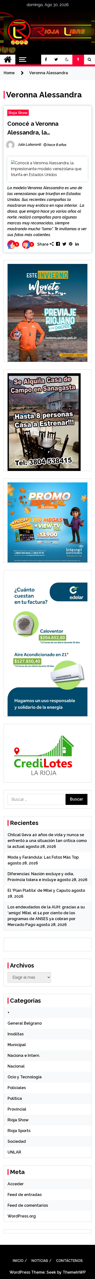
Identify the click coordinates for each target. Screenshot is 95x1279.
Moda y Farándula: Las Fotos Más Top (43, 857)
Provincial (17, 1109)
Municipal (17, 1044)
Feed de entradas (25, 1194)
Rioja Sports (19, 1130)
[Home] (7, 59)
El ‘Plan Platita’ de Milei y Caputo (39, 890)
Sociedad (17, 1141)
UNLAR (14, 1152)
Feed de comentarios (28, 1205)
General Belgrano (25, 1023)
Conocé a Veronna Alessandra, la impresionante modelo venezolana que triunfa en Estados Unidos (44, 128)
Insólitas (16, 1034)
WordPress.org (22, 1216)
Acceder (16, 1184)
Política (15, 1098)
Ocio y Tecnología (25, 1077)
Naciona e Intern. (24, 1055)
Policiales (17, 1087)
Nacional (16, 1066)
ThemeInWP (74, 1272)
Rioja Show (18, 113)
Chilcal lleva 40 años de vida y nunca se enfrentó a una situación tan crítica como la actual (47, 840)
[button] (67, 59)
